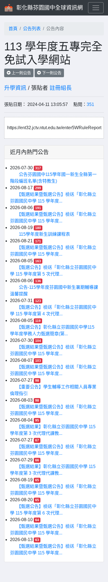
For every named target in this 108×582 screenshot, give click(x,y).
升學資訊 (15, 88)
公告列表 (32, 28)
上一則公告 (21, 73)
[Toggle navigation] (96, 7)
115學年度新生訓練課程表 (44, 234)
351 (90, 104)
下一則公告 (51, 73)
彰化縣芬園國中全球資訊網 (49, 8)
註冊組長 (61, 88)
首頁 (13, 28)
